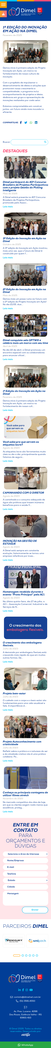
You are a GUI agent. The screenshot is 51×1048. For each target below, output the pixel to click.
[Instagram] (27, 990)
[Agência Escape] (26, 1035)
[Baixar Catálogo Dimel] (3, 14)
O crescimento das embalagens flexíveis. (22, 644)
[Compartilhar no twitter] (25, 123)
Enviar (35, 910)
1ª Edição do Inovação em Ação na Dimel (24, 392)
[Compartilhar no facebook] (21, 123)
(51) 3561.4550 (27, 1001)
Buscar (6, 142)
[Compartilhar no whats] (31, 123)
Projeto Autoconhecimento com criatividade (22, 743)
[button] (16, 955)
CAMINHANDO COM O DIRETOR (23, 493)
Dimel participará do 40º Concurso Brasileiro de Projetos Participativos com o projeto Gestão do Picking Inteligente (25, 186)
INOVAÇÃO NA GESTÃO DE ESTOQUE (20, 542)
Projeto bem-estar (14, 693)
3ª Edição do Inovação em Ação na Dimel (24, 240)
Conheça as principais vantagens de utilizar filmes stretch (25, 794)
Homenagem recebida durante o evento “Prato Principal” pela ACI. (24, 593)
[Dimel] (25, 11)
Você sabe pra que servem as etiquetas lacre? (21, 443)
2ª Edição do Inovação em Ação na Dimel (24, 291)
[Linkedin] (19, 990)
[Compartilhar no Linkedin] (36, 123)
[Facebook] (23, 990)
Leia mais (8, 207)
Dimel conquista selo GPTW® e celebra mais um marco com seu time (25, 342)
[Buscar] (45, 142)
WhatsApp (27, 1045)
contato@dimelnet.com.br (27, 997)
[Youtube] (31, 990)
